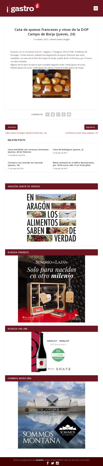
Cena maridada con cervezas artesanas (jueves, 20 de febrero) (28, 150)
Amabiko (40, 460)
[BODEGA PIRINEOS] (51, 288)
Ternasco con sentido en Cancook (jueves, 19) (25, 163)
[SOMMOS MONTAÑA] (51, 415)
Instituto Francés (34, 52)
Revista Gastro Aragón (60, 39)
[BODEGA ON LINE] (51, 352)
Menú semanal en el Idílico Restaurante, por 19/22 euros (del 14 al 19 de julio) (73, 163)
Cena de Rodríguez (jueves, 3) (68, 149)
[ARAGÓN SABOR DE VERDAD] (51, 218)
